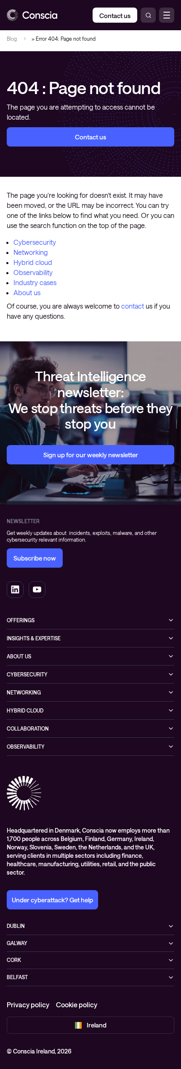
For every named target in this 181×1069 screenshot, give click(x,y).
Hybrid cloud (32, 262)
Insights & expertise (34, 638)
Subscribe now (34, 558)
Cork (14, 960)
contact (132, 306)
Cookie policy (76, 1005)
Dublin (16, 926)
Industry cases (34, 282)
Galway (17, 943)
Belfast (17, 977)
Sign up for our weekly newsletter (90, 455)
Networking (30, 252)
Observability (33, 272)
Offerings (21, 620)
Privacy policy (28, 1005)
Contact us (90, 137)
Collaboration (28, 728)
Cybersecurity (34, 242)
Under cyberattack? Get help (52, 900)
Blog (12, 39)
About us (26, 292)
